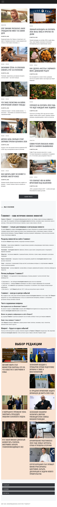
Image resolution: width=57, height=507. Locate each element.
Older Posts (28, 197)
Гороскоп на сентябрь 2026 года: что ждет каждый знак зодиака (42, 106)
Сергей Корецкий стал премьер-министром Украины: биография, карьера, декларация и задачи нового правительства (42, 469)
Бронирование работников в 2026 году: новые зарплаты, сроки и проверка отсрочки (41, 443)
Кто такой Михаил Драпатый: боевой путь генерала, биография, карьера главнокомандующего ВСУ (13, 443)
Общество (32, 140)
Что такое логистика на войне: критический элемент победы (13, 103)
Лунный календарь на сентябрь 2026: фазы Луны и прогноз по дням (42, 31)
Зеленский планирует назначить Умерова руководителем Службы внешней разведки (39, 415)
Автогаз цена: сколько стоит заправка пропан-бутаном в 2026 (14, 140)
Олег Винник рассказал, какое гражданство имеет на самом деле (13, 30)
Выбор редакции (28, 344)
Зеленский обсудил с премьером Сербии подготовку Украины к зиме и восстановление (42, 368)
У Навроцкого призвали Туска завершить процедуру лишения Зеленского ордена (14, 414)
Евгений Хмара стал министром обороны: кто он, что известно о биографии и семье (13, 368)
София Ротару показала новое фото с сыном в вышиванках (42, 144)
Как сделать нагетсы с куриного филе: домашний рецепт (42, 69)
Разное (31, 26)
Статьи (7, 64)
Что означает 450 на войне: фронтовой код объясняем (40, 181)
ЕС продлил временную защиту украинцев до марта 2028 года (42, 391)
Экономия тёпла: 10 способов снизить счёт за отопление (13, 68)
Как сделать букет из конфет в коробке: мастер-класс (13, 175)
